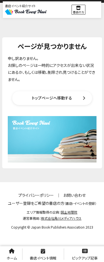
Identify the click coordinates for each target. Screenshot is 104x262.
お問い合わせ (74, 195)
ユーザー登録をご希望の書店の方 (52, 203)
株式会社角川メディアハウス (61, 218)
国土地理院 (69, 212)
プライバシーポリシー (36, 195)
